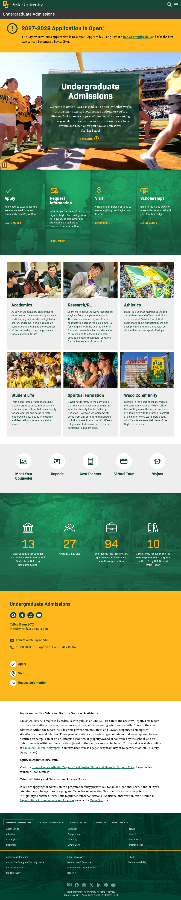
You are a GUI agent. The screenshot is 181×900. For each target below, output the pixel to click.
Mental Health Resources (79, 862)
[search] (167, 5)
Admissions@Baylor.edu (32, 640)
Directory (72, 839)
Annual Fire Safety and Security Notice (25, 862)
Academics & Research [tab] (50, 822)
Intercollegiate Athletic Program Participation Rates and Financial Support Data (83, 767)
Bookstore (11, 844)
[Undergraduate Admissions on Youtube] (39, 615)
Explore (86, 139)
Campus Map (74, 834)
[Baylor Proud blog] (68, 886)
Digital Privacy (13, 872)
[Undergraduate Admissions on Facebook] (13, 615)
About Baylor (12, 828)
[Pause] (4, 165)
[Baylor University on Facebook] (76, 886)
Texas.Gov (96, 800)
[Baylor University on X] (90, 886)
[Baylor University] (22, 4)
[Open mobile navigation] (176, 5)
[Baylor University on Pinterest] (105, 886)
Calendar (72, 828)
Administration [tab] (78, 822)
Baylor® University (87, 891)
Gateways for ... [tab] (121, 822)
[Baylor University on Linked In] (98, 886)
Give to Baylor (74, 844)
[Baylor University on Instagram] (83, 886)
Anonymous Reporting (17, 856)
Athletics (10, 834)
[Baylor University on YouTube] (112, 886)
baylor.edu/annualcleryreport (41, 747)
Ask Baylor (11, 839)
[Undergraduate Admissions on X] (21, 615)
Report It (71, 872)
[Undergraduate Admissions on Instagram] (30, 615)
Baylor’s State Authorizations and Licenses (47, 800)
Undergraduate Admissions (29, 14)
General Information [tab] (18, 822)
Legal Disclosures (76, 856)
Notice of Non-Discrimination (81, 867)
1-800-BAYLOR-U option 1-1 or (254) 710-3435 (47, 647)
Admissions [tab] (99, 822)
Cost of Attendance (15, 867)
